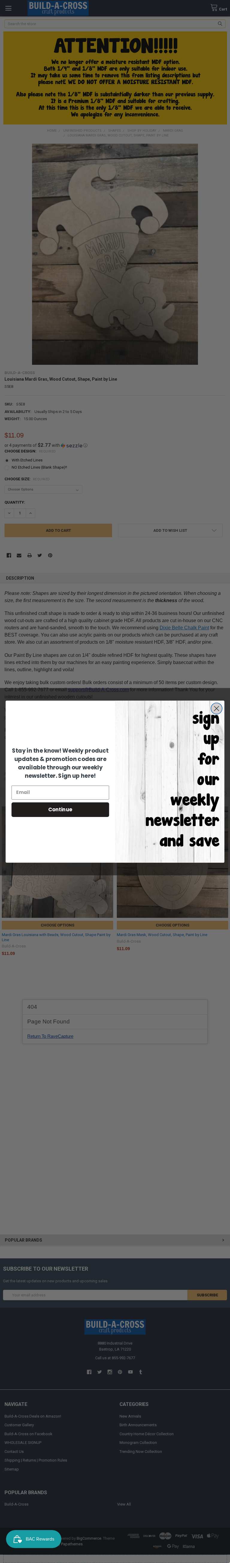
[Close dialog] (216, 708)
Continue (60, 809)
